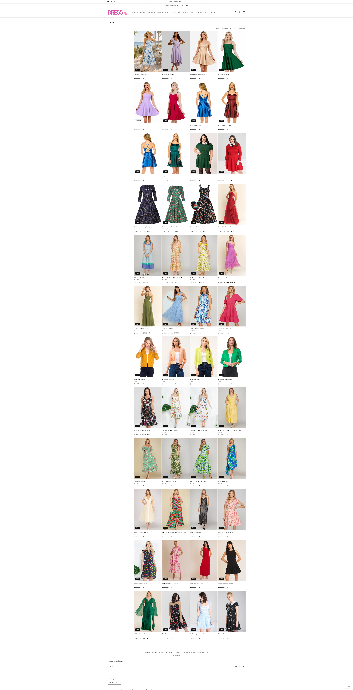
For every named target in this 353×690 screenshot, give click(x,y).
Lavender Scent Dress (168, 74)
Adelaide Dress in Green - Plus (142, 634)
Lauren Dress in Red (167, 125)
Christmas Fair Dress (195, 227)
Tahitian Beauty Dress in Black (142, 430)
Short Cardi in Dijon (139, 379)
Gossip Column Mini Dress (225, 583)
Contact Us (186, 652)
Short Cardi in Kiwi (195, 379)
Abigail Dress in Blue (140, 176)
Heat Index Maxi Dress (196, 583)
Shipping (154, 652)
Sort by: (218, 28)
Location (178, 652)
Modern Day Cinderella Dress (198, 634)
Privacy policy (121, 689)
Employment (176, 655)
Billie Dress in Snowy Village (142, 227)
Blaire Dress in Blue (195, 125)
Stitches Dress (222, 634)
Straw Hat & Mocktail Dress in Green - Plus (174, 532)
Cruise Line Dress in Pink (225, 328)
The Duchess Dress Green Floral (199, 481)
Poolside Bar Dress (223, 481)
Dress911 (113, 689)
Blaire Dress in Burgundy (225, 125)
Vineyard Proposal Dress (141, 74)
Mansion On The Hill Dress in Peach (172, 278)
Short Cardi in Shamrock (225, 379)
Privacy (193, 652)
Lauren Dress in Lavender (141, 125)
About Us (171, 652)
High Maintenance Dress (169, 481)
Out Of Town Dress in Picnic (170, 430)
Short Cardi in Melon (168, 379)
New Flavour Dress (167, 634)
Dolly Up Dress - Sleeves (141, 532)
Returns (161, 652)
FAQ (166, 652)
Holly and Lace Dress (224, 176)
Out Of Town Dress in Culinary (198, 430)
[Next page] (200, 648)
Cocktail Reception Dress (197, 328)
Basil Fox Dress (194, 176)
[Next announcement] (203, 1)
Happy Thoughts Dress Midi (170, 583)
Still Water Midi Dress (140, 278)
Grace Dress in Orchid (224, 278)
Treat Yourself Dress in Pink (226, 532)
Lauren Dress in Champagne (198, 74)
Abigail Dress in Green (168, 176)
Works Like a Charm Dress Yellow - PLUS (229, 430)
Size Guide (147, 652)
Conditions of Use (202, 652)
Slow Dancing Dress (139, 481)
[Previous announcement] (150, 1)
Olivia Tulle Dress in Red (225, 227)
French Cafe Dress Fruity (141, 583)
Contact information (158, 689)
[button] (134, 12)
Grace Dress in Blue (167, 328)
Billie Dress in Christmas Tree (170, 227)
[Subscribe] (139, 666)
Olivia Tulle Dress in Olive (141, 328)
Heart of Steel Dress (195, 532)
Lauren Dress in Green (224, 74)
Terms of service (138, 689)
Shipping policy (148, 689)
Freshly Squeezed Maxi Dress (198, 278)
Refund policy (129, 689)
